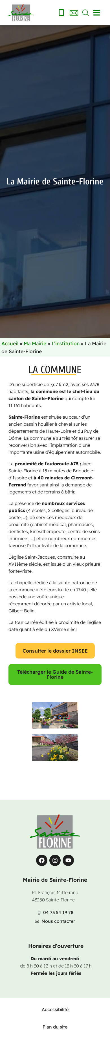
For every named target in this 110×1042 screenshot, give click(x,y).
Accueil (9, 343)
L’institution (66, 343)
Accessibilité (55, 1009)
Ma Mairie (35, 343)
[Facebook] (41, 860)
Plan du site (55, 1027)
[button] (97, 13)
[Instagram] (55, 860)
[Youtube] (68, 860)
